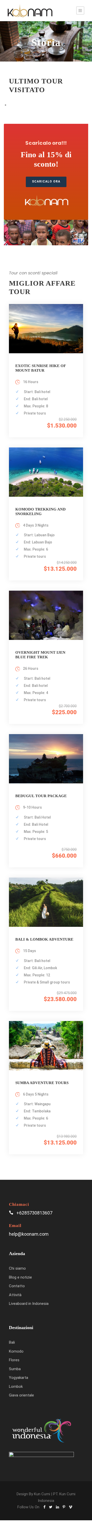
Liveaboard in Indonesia (29, 1303)
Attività (15, 1295)
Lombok (16, 1386)
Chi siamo (17, 1268)
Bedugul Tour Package (41, 796)
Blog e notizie (20, 1277)
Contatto (17, 1286)
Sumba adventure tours (41, 1083)
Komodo (16, 1351)
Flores (14, 1360)
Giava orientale (21, 1395)
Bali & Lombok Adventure (44, 939)
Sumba (15, 1369)
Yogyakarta (18, 1377)
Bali (12, 1342)
